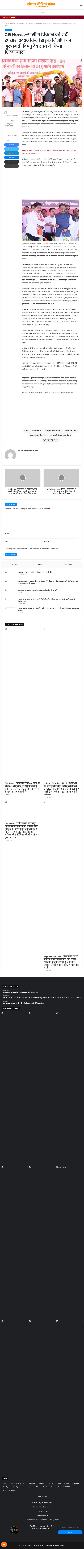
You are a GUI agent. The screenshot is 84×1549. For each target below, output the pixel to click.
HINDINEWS (71, 431)
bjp (12, 1483)
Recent (40, 564)
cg (27, 431)
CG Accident (31, 1483)
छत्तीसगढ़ (21, 23)
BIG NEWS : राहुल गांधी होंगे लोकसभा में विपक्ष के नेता (35, 572)
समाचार (13, 23)
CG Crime (50, 1483)
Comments (68, 564)
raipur (4, 1490)
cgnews (37, 431)
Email (7, 541)
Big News (5, 1483)
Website (46, 541)
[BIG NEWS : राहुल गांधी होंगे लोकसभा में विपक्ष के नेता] (10, 575)
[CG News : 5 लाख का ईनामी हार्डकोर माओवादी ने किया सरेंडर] (10, 593)
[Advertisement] (50, 183)
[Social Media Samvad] (42, 4)
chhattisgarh (6, 1487)
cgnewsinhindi (54, 431)
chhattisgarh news (18, 1487)
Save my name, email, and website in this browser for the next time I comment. (32, 549)
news (74, 1487)
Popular (15, 564)
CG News (59, 1483)
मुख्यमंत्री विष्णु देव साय (51, 440)
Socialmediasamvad (11, 115)
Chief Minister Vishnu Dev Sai (51, 1487)
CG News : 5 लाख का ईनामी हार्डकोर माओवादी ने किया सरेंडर (38, 590)
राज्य (17, 23)
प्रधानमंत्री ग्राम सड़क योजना (61, 435)
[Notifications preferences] (4, 1544)
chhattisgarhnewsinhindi (33, 1487)
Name (7, 533)
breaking (18, 1483)
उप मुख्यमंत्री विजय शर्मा (38, 435)
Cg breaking (41, 1483)
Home (8, 23)
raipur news (12, 1490)
